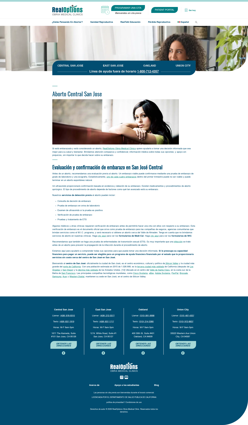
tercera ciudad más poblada (150, 267)
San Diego (67, 270)
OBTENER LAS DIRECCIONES (63, 345)
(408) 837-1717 (106, 322)
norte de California (72, 267)
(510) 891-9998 (147, 316)
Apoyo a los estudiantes (126, 385)
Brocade (184, 273)
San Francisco (68, 273)
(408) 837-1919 (67, 322)
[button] (196, 22)
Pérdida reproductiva (159, 22)
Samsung (56, 277)
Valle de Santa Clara (159, 270)
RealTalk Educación (130, 22)
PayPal (175, 273)
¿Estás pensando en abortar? (67, 22)
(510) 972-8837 (186, 322)
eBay (151, 273)
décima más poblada (88, 270)
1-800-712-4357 (148, 71)
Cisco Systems (140, 273)
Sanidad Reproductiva (101, 22)
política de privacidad (115, 402)
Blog (156, 385)
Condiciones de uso (134, 402)
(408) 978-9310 (67, 316)
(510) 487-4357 (187, 316)
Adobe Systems (162, 273)
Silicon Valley (172, 263)
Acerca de (94, 385)
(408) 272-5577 (107, 316)
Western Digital (76, 277)
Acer (65, 277)
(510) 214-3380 (146, 322)
